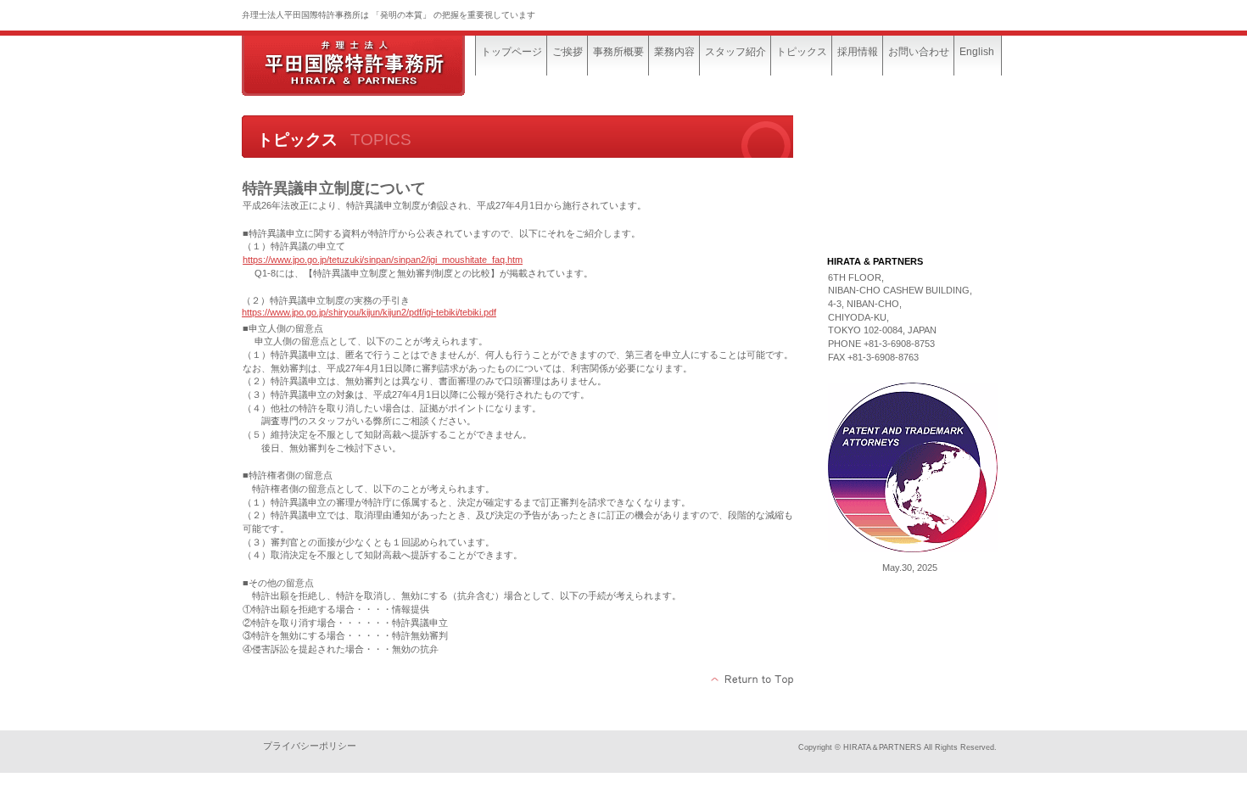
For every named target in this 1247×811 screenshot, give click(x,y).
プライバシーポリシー (309, 746)
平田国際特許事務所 (369, 66)
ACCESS (910, 222)
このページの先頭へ (752, 679)
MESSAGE (910, 137)
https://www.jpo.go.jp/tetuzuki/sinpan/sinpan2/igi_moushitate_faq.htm (383, 259)
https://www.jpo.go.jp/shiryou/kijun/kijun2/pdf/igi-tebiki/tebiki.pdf (369, 312)
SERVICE (910, 180)
